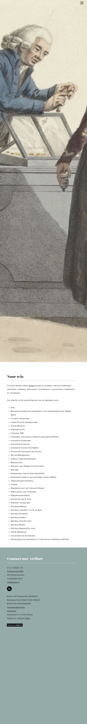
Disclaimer (11, 611)
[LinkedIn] (9, 588)
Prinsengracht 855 (15, 571)
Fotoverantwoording (16, 607)
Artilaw (32, 385)
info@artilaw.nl (13, 582)
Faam (27, 618)
